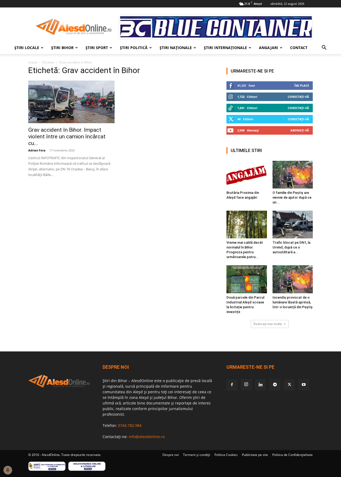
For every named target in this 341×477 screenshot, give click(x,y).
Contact (298, 47)
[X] (289, 384)
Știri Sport (97, 47)
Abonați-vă (299, 130)
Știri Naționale (176, 47)
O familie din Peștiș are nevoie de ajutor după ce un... (292, 197)
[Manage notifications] (7, 470)
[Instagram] (246, 384)
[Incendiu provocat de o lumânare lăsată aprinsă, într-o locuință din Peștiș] (293, 279)
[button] (324, 48)
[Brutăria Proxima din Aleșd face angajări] (246, 175)
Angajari (268, 47)
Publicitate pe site (255, 454)
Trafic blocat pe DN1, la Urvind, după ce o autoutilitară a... (291, 247)
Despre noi (171, 454)
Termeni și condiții (196, 454)
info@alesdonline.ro (147, 436)
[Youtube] (303, 384)
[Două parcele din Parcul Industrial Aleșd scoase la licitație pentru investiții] (246, 279)
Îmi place (301, 85)
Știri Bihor (62, 47)
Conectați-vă (298, 97)
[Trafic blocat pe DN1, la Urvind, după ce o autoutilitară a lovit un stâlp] (293, 224)
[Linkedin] (260, 384)
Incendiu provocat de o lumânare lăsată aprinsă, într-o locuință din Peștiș (292, 302)
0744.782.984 (129, 425)
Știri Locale (26, 47)
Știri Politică (134, 47)
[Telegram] (275, 384)
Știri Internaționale (225, 47)
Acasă (32, 62)
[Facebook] (231, 384)
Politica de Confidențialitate (292, 454)
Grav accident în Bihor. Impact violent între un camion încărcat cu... (66, 136)
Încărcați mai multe (268, 324)
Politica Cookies (226, 454)
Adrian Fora (37, 150)
